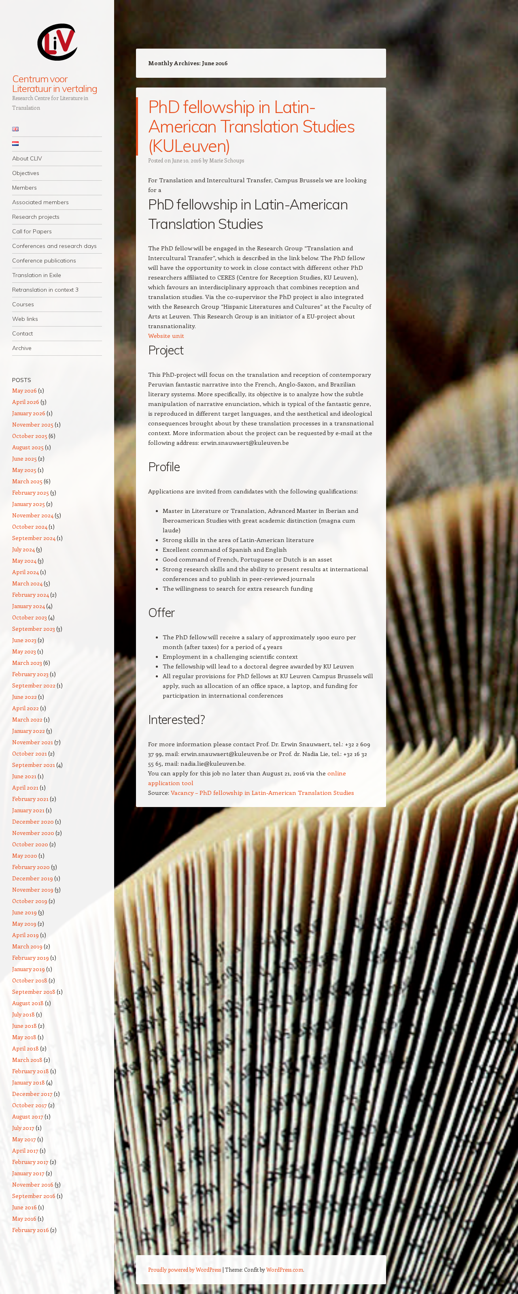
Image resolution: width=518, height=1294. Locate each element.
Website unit (166, 335)
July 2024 (23, 549)
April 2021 (25, 787)
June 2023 (24, 640)
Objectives (25, 173)
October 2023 (29, 617)
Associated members (40, 202)
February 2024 (30, 594)
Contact (22, 333)
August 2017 (27, 1116)
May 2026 (24, 390)
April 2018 (25, 1048)
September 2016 (33, 1196)
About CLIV (27, 158)
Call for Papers (32, 231)
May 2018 (24, 1037)
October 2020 (30, 844)
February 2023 (30, 674)
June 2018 (24, 1025)
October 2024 (29, 526)
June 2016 (24, 1207)
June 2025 (24, 458)
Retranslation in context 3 (45, 289)
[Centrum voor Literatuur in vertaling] (57, 41)
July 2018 (23, 1014)
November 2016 (32, 1184)
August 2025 (28, 447)
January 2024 (28, 606)
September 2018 (33, 991)
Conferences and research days (54, 246)
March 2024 (27, 583)
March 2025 (27, 481)
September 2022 (33, 685)
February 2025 (30, 492)
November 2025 (32, 424)
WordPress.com (284, 1269)
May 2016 (24, 1218)
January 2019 (28, 969)
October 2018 (29, 980)
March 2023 (27, 662)
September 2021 (33, 765)
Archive (22, 348)
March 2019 (27, 946)
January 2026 (28, 413)
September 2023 (33, 628)
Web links (25, 318)
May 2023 (24, 651)
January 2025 (28, 504)
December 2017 (32, 1094)
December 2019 (32, 878)
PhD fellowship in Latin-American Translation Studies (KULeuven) (251, 126)
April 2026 (25, 402)
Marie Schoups (226, 160)
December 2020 (33, 821)
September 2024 (33, 538)
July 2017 (23, 1128)
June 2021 (24, 776)
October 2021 (29, 753)
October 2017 (29, 1105)
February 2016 (30, 1230)
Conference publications (44, 260)
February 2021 (30, 799)
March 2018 (27, 1059)
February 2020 (31, 867)
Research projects (35, 216)
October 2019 (29, 901)
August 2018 (28, 1003)
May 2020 (24, 855)
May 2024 (24, 560)
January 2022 (28, 731)
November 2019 (32, 889)
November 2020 (33, 833)
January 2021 (28, 810)
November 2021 (32, 742)
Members (24, 187)
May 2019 (24, 923)
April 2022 (25, 708)
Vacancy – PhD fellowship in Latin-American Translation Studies (262, 792)
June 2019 (24, 912)
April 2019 (25, 935)
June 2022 (24, 696)
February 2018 (30, 1071)
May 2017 (24, 1139)
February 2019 (30, 957)
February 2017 (30, 1162)
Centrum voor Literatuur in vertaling (54, 83)
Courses (23, 304)
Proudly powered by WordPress (184, 1269)
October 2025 (29, 436)
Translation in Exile (36, 275)
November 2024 (32, 515)
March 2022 (27, 719)
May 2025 (24, 470)
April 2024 (25, 572)
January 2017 (28, 1173)
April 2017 (25, 1150)
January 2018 (28, 1082)
